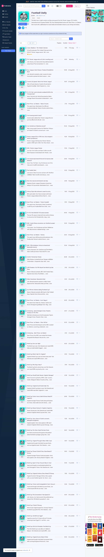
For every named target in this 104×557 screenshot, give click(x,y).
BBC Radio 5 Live (40, 15)
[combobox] (33, 6)
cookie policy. (25, 550)
